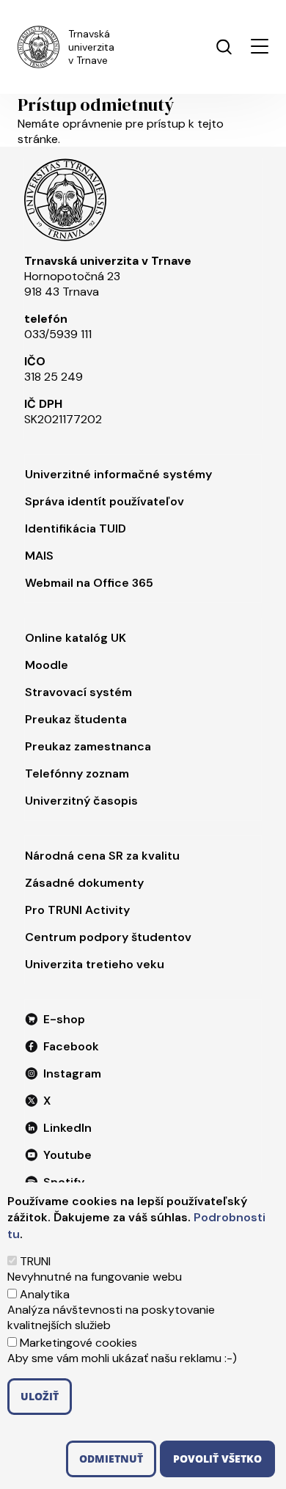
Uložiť (40, 1396)
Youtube (67, 1155)
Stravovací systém (78, 692)
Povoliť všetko (217, 1459)
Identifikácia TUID (75, 528)
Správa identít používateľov (104, 501)
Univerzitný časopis (81, 800)
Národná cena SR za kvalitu (102, 855)
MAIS (39, 555)
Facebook (71, 1046)
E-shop (64, 1019)
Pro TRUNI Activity (77, 910)
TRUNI (35, 1261)
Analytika (45, 1294)
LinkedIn (67, 1127)
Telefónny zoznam (77, 773)
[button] (259, 46)
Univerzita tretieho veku (94, 964)
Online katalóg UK (75, 637)
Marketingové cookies (78, 1342)
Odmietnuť (111, 1459)
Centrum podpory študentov (108, 937)
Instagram (72, 1073)
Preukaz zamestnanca (88, 746)
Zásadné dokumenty (84, 882)
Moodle (46, 665)
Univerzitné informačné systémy (118, 474)
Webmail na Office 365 (89, 582)
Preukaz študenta (76, 719)
